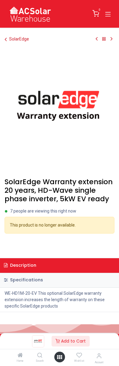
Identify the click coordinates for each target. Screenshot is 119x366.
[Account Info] (99, 355)
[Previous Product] (96, 39)
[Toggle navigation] (108, 13)
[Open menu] (59, 357)
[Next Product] (111, 39)
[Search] (40, 355)
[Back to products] (104, 39)
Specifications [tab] (26, 280)
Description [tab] (22, 265)
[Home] (20, 355)
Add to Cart (73, 341)
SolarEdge (19, 39)
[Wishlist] (79, 355)
